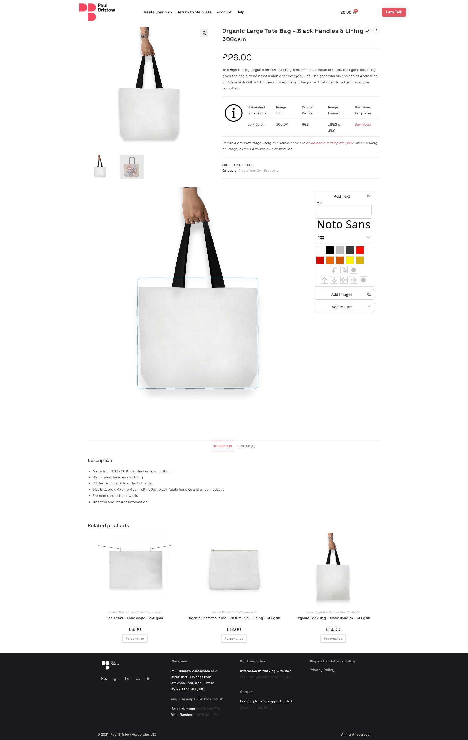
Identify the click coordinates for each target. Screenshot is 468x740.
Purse (253, 612)
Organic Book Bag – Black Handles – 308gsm (333, 618)
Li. (138, 678)
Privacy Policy (322, 669)
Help (240, 12)
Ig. (115, 678)
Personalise (135, 639)
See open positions (256, 707)
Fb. (104, 678)
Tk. (148, 678)
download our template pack (329, 143)
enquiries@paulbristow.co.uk (197, 699)
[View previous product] (368, 30)
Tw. (127, 678)
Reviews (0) (246, 446)
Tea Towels (153, 612)
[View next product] (376, 30)
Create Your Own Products (258, 170)
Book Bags (314, 612)
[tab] (222, 446)
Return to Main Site (194, 12)
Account (224, 12)
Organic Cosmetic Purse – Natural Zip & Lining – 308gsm (234, 618)
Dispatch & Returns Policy (332, 661)
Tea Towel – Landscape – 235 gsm (135, 618)
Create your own (157, 12)
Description (222, 446)
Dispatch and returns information (120, 502)
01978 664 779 (208, 708)
